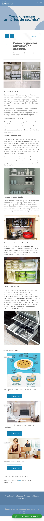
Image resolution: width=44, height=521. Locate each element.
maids (28, 53)
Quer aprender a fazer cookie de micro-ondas (20, 390)
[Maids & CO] (7, 3)
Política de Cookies (22, 496)
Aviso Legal (9, 496)
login (19, 480)
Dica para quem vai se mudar (14, 462)
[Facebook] (20, 513)
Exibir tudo (35, 36)
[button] (27, 516)
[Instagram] (24, 513)
